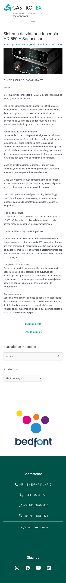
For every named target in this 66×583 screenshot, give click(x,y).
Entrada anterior (33, 323)
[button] (33, 22)
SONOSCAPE (55, 44)
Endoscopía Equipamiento (16, 44)
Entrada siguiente (33, 332)
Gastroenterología (39, 44)
